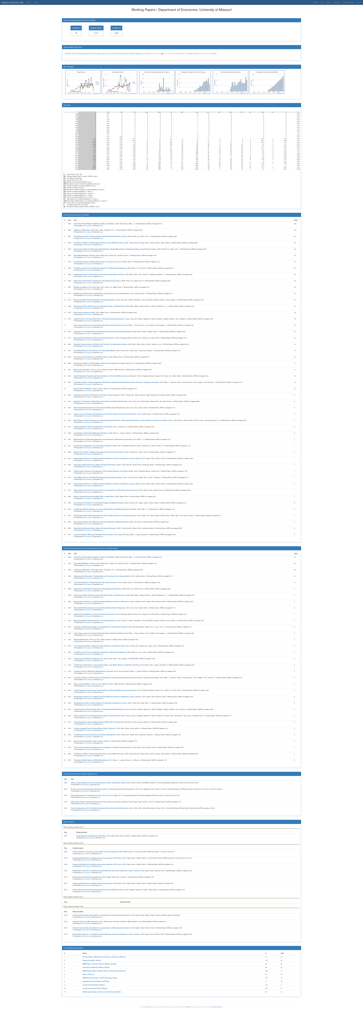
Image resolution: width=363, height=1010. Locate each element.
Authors (28, 2)
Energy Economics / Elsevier (92, 960)
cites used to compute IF (110, 53)
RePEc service (149, 1007)
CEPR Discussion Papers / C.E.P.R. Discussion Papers (100, 978)
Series (36, 2)
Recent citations (124, 53)
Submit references (348, 2)
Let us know (212, 53)
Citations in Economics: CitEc (12, 2)
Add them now (191, 53)
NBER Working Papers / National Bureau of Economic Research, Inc (104, 971)
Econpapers (88, 225)
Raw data (68, 53)
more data (147, 53)
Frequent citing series (136, 53)
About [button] (359, 2)
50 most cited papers (78, 53)
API (322, 2)
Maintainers (336, 2)
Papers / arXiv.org (88, 974)
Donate (328, 2)
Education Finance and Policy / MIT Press (96, 981)
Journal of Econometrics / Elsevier (94, 985)
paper (101, 225)
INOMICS (189, 1007)
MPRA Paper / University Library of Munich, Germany (100, 964)
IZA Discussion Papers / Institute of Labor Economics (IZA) (102, 992)
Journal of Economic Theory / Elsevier (95, 988)
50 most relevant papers (93, 53)
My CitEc (315, 2)
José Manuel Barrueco (216, 1007)
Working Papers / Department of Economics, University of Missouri (104, 957)
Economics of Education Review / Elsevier (96, 967)
